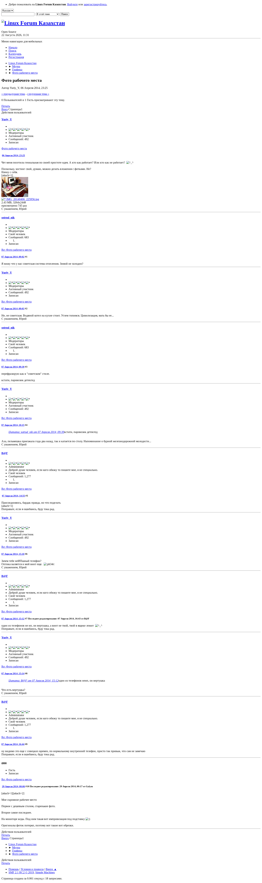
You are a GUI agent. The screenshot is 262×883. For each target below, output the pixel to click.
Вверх (5, 838)
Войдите (72, 4)
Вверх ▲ (51, 869)
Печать (5, 106)
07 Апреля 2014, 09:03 (12, 308)
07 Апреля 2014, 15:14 (12, 673)
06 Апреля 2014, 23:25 (13, 155)
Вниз (4, 109)
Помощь (14, 869)
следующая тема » (38, 93)
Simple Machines (45, 872)
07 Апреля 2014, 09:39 (12, 366)
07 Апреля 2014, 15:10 (12, 554)
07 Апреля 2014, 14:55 (13, 495)
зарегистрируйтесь (95, 4)
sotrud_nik (8, 217)
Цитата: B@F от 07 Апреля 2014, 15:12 (33, 680)
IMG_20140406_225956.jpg (22, 199)
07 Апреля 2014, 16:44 (12, 744)
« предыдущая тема (13, 93)
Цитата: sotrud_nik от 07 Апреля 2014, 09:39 (36, 431)
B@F (4, 453)
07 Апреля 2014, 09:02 (12, 256)
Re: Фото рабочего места (16, 249)
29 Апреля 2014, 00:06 (13, 786)
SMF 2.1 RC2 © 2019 (21, 872)
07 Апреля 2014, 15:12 (12, 618)
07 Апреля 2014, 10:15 (12, 425)
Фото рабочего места (14, 148)
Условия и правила (32, 869)
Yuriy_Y (6, 119)
